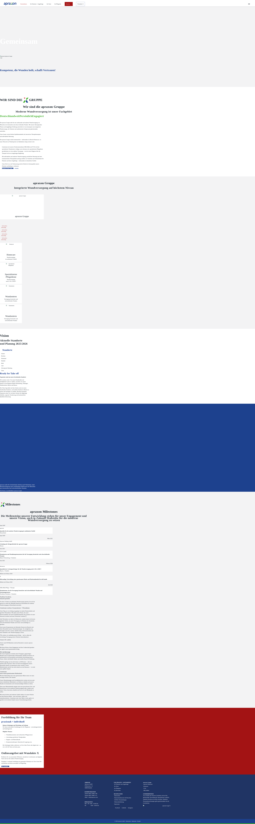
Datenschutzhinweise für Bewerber (122, 797)
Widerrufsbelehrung (119, 802)
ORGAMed (146, 790)
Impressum (134, 821)
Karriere (68, 4)
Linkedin (123, 807)
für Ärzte (49, 4)
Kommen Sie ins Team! (7, 168)
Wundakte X (80, 4)
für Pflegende (57, 4)
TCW (144, 788)
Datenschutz (117, 795)
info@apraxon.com (93, 797)
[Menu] (249, 4)
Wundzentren (11, 296)
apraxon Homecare (148, 784)
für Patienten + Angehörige (36, 4)
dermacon (145, 786)
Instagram (130, 807)
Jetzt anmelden (4, 766)
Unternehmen (23, 4)
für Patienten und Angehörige (121, 784)
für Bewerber (117, 790)
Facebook (117, 807)
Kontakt (17, 168)
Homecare (11, 254)
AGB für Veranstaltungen (120, 799)
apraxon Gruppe (22, 216)
